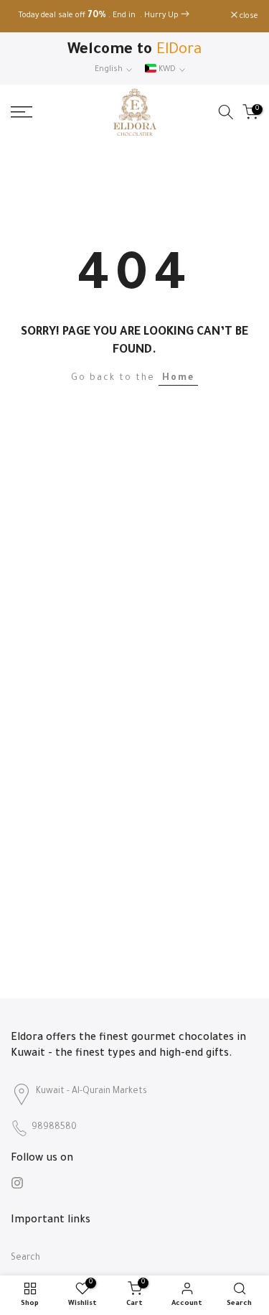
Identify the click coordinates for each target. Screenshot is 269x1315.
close (247, 16)
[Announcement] (121, 16)
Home (178, 378)
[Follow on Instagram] (17, 1182)
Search (25, 1258)
